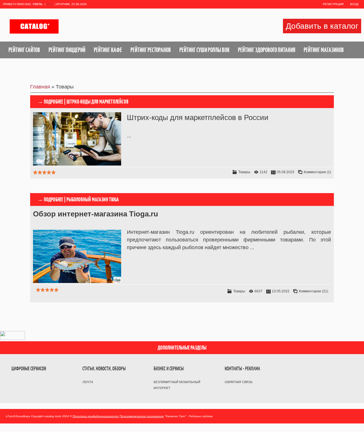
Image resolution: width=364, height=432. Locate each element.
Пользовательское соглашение (141, 416)
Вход (354, 4)
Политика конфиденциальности (96, 416)
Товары (244, 172)
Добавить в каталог (322, 26)
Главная (40, 87)
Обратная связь (239, 382)
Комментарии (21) (313, 291)
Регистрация (333, 4)
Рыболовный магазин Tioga (93, 199)
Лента (87, 382)
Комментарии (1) (317, 172)
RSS (49, 4)
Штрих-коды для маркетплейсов (98, 101)
